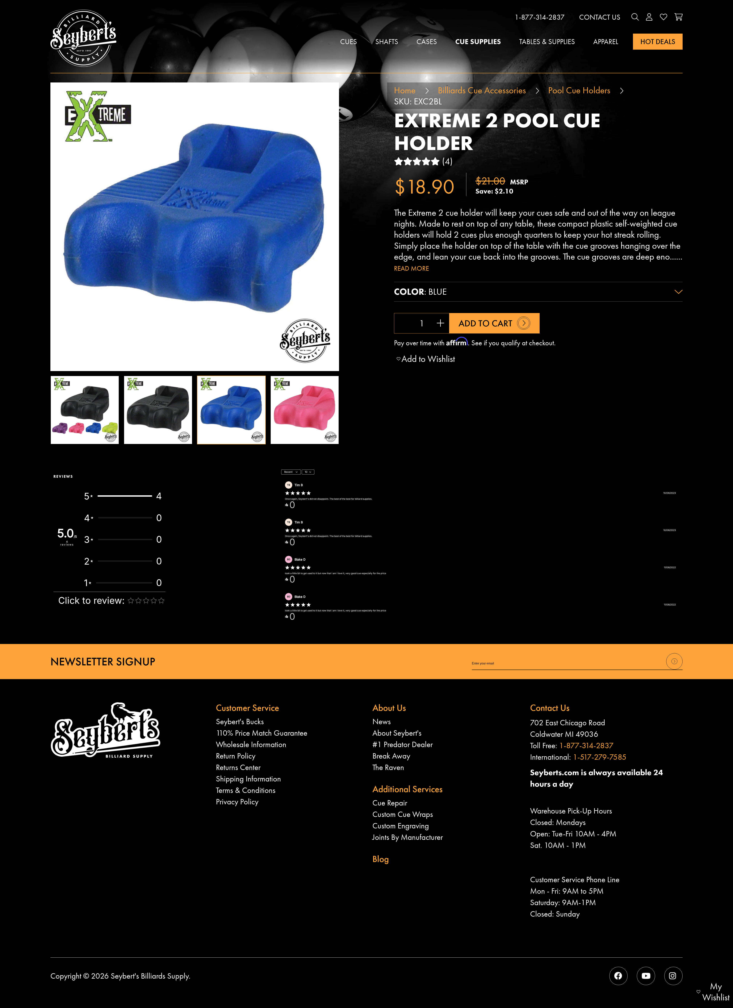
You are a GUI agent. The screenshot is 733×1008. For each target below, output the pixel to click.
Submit (674, 669)
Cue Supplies (478, 41)
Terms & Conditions (245, 790)
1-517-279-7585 (599, 757)
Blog (380, 859)
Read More (411, 268)
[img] (298, 493)
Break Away (391, 756)
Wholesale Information (251, 744)
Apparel (605, 41)
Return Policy (235, 756)
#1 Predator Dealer (402, 744)
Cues (348, 41)
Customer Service (247, 707)
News (381, 721)
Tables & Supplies (547, 41)
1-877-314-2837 (540, 17)
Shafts (386, 41)
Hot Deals (657, 41)
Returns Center (238, 767)
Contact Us (599, 17)
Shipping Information (248, 779)
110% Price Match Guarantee (261, 733)
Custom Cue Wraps (402, 814)
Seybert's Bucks (240, 721)
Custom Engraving (400, 826)
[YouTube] (646, 976)
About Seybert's (396, 733)
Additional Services (407, 789)
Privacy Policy (237, 802)
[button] (635, 17)
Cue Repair (389, 803)
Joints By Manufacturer (407, 837)
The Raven (388, 767)
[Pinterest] (673, 976)
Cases (427, 41)
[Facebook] (618, 976)
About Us (389, 707)
